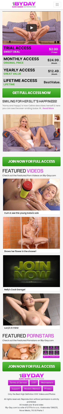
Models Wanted (32, 388)
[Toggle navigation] (57, 4)
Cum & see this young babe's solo (21, 213)
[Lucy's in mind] (31, 309)
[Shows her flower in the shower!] (31, 233)
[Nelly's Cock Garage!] (31, 271)
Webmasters (47, 382)
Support (16, 388)
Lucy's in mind (11, 328)
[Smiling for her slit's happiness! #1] (31, 133)
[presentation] (5, 134)
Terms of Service (18, 382)
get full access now (31, 93)
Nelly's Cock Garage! (14, 290)
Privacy (48, 388)
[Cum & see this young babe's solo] (31, 195)
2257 (33, 382)
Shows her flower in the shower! (20, 251)
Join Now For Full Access (31, 161)
